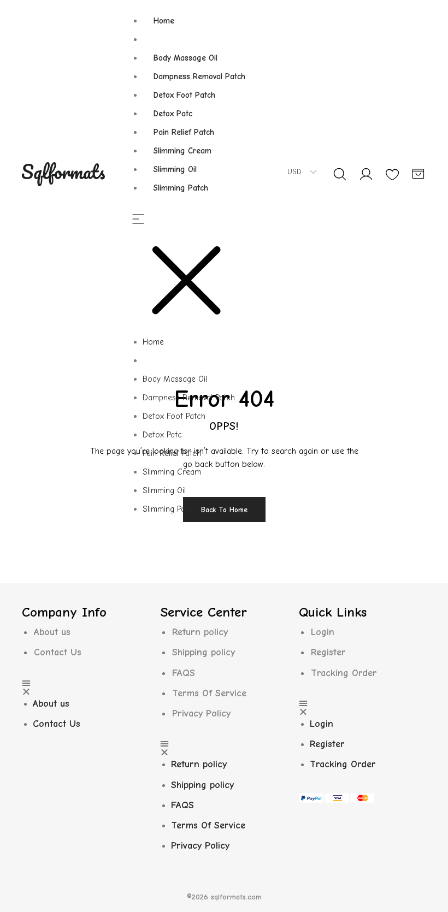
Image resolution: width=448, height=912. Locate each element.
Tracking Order (344, 673)
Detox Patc (173, 114)
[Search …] (339, 174)
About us (52, 632)
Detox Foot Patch (184, 95)
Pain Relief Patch (184, 132)
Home (164, 21)
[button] (194, 273)
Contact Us (57, 652)
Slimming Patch (181, 188)
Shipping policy (203, 652)
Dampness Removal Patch (199, 76)
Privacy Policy (201, 713)
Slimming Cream (182, 151)
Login (322, 632)
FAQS (183, 673)
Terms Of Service (209, 693)
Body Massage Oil (185, 58)
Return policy (200, 632)
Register (328, 652)
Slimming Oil (175, 169)
